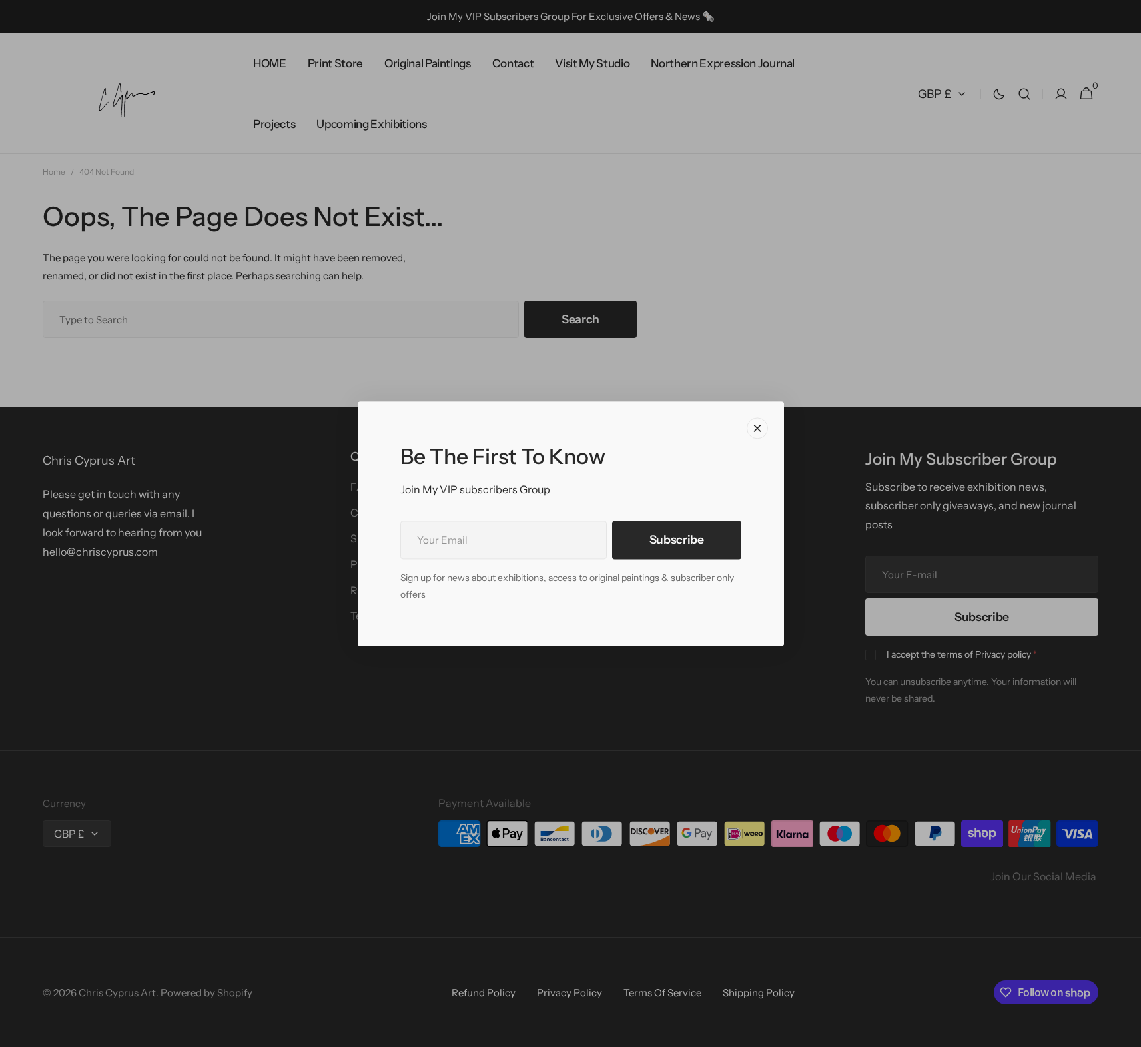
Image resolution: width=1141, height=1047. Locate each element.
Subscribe (676, 539)
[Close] (757, 428)
